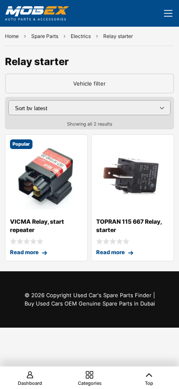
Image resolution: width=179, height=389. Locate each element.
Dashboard (30, 383)
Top (149, 383)
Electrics (81, 36)
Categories (90, 383)
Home (12, 36)
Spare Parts (44, 36)
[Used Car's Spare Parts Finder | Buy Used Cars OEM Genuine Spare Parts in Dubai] (37, 13)
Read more (24, 252)
